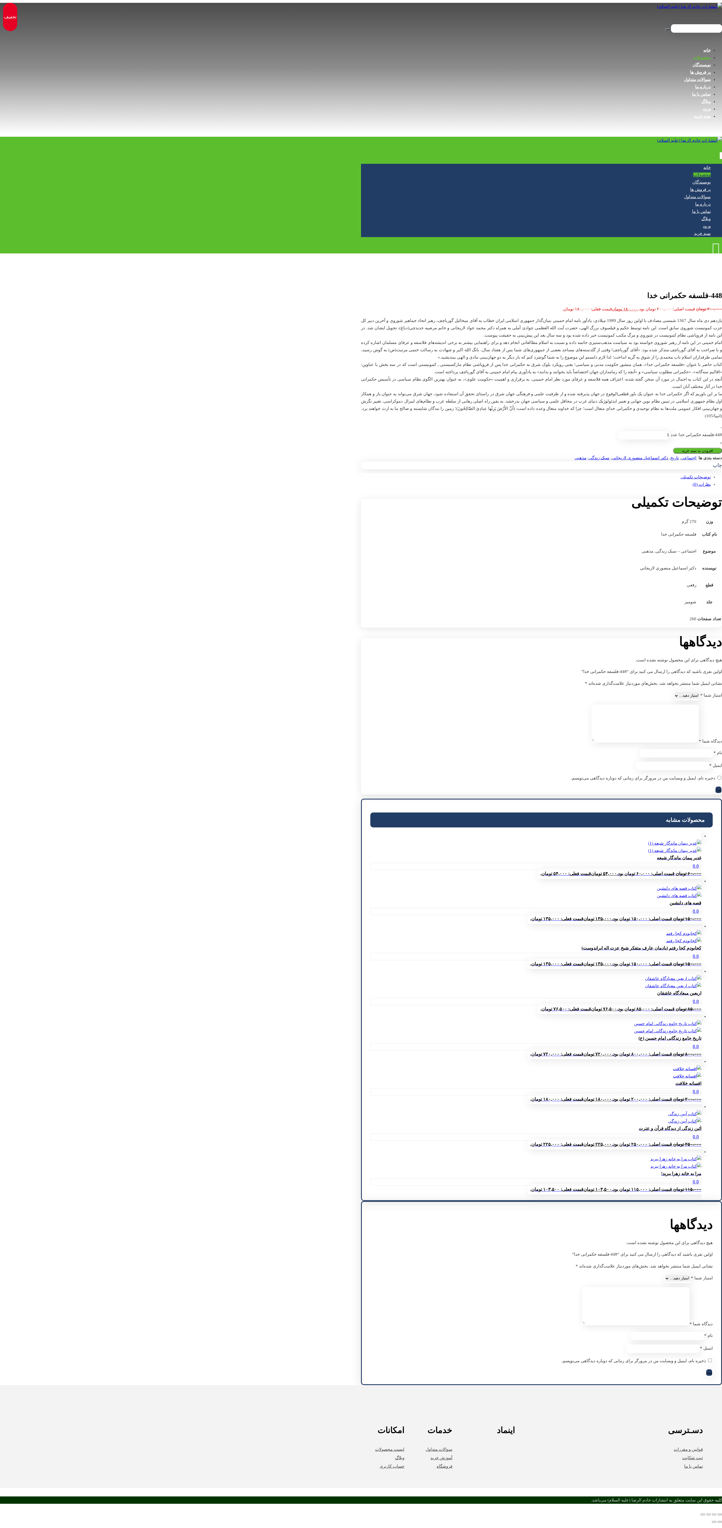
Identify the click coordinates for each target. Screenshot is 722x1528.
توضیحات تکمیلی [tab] (696, 477)
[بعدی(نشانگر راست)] (714, 1522)
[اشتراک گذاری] (708, 1514)
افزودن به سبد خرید (697, 451)
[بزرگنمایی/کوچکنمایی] (719, 1514)
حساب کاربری (392, 1466)
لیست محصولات (389, 1449)
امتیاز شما (711, 695)
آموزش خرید (441, 1458)
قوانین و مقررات (688, 1449)
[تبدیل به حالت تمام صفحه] (714, 1514)
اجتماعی (688, 458)
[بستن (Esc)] (703, 1514)
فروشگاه (444, 1466)
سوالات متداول (439, 1449)
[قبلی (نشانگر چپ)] (719, 1522)
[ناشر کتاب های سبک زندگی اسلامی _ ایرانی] (689, 6)
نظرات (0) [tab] (702, 484)
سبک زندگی (599, 458)
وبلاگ (399, 1458)
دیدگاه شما (710, 741)
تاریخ (674, 458)
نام (718, 752)
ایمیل (715, 765)
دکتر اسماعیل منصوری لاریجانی (640, 458)
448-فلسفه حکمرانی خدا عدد (696, 434)
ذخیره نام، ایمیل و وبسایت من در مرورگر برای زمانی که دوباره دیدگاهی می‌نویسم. (643, 778)
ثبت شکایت (692, 1458)
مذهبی (580, 458)
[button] (717, 465)
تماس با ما (693, 1466)
